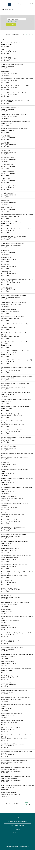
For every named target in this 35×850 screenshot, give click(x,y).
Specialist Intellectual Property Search (12, 744)
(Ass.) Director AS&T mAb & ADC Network (13, 236)
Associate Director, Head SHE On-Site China (14, 564)
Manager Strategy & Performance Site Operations (16, 668)
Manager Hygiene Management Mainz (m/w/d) (15, 541)
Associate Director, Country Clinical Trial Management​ (17, 93)
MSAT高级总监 (5, 250)
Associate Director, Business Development (13, 527)
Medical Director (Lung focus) (10, 414)
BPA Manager (5, 71)
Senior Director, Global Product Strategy (13, 720)
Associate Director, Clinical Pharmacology (13, 534)
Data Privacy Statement (17, 825)
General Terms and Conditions (17, 821)
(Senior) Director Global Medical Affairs (12, 316)
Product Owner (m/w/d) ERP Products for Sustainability (17, 785)
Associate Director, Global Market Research (14, 760)
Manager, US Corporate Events (10, 520)
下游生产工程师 (5, 179)
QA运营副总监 (5, 264)
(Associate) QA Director (8, 581)
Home (4, 9)
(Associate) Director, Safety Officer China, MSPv (15, 85)
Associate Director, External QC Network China (15, 602)
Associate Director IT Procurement (11, 713)
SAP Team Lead (6, 57)
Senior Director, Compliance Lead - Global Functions (16, 376)
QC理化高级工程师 (6, 288)
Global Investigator (6, 50)
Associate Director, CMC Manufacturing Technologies (17, 78)
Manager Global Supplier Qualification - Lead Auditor (16, 229)
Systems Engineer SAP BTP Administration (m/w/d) (16, 392)
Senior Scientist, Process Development (12, 243)
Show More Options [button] (13, 22)
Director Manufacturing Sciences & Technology (15, 128)
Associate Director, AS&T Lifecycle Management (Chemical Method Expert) (15, 777)
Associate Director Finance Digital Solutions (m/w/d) (16, 360)
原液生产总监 (5, 462)
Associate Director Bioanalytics (10, 107)
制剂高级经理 (5, 200)
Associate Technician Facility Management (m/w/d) (16, 633)
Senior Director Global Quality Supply (12, 64)
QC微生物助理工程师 (7, 661)
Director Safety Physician (8, 309)
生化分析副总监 (5, 136)
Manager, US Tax (6, 595)
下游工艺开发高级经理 (7, 193)
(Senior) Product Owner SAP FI (10, 728)
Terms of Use (17, 817)
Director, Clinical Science (8, 496)
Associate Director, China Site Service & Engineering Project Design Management (16, 556)
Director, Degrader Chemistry (10, 588)
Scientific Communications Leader (11, 512)
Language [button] (21, 4)
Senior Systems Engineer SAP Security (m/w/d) (15, 406)
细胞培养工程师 (5, 150)
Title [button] (2, 39)
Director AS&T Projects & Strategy (11, 222)
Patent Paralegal (6, 609)
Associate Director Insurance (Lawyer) (12, 647)
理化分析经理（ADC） (7, 157)
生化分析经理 (5, 143)
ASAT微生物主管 (6, 272)
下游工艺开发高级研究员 (8, 171)
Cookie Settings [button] (17, 833)
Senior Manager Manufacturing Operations (14, 690)
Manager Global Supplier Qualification (12, 43)
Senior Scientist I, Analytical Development (13, 302)
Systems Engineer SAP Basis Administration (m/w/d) (16, 399)
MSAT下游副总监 (6, 257)
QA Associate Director (7, 683)
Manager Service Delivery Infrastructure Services (15, 121)
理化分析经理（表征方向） (9, 446)
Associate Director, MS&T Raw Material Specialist (15, 697)
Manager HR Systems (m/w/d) (10, 640)
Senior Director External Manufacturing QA (14, 114)
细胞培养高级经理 (6, 207)
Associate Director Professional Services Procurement (17, 214)
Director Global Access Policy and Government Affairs (17, 654)
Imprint (17, 829)
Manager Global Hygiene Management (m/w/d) (15, 100)
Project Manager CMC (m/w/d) (10, 548)
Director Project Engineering (9, 676)
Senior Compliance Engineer (9, 186)
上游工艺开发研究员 (7, 164)
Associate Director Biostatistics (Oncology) (13, 295)
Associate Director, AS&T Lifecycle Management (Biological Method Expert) (15, 768)
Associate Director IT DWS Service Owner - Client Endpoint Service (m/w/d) (16, 352)
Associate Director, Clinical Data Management (14, 430)
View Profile (30, 4)
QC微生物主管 (5, 625)
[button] (6, 4)
